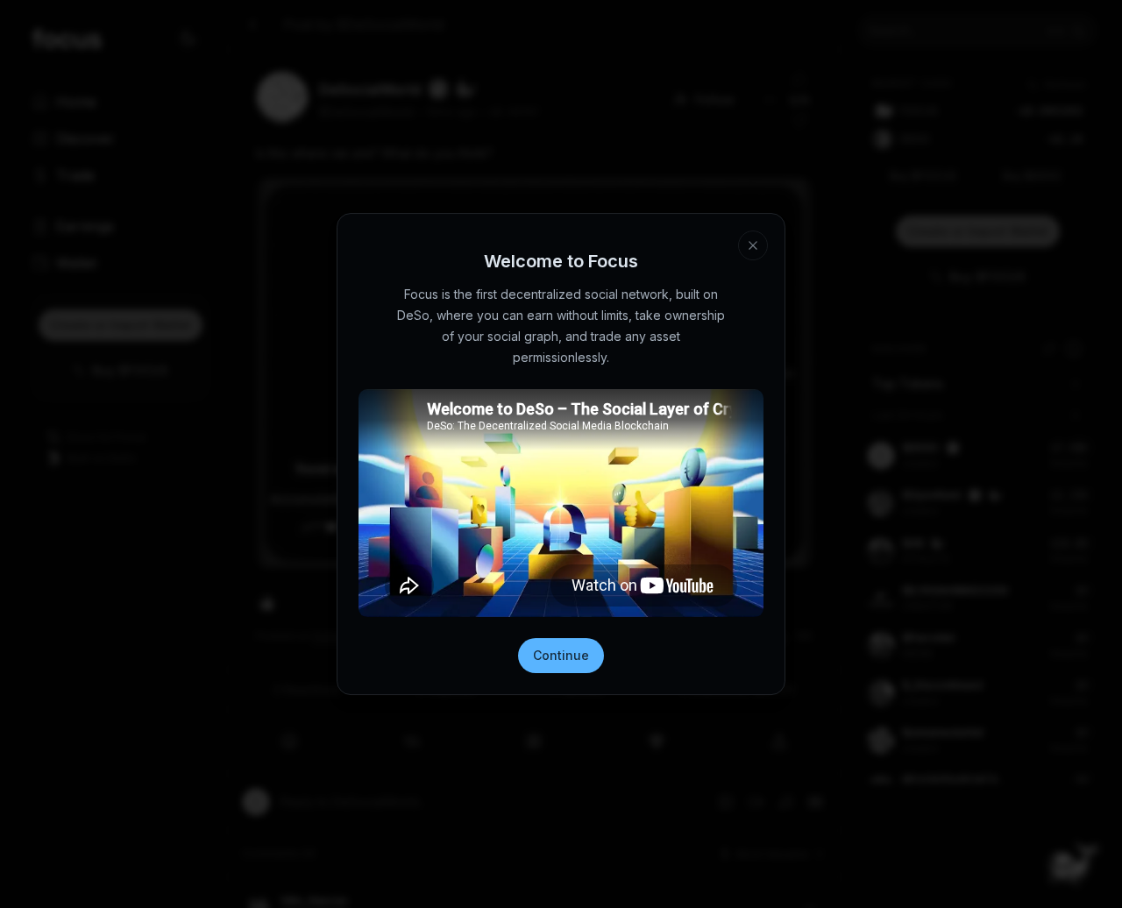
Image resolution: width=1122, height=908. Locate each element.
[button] (753, 245)
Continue (561, 655)
